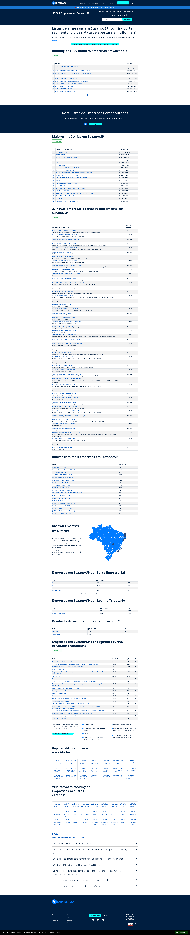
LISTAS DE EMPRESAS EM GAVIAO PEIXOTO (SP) (70, 762)
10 (102, 95)
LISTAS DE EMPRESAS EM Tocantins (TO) (75, 821)
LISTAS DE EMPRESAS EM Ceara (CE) (114, 805)
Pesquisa (54, 918)
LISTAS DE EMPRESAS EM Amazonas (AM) (85, 805)
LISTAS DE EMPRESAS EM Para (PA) (94, 813)
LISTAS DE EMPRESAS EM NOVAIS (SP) (83, 776)
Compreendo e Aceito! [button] (181, 932)
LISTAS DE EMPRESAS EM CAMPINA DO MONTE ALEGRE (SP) (131, 776)
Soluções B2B (95, 3)
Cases (68, 915)
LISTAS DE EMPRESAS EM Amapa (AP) (94, 805)
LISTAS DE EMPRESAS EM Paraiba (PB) (104, 813)
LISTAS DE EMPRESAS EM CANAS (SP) (58, 762)
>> (105, 95)
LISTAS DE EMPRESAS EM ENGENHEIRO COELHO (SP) (70, 770)
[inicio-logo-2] (59, 3)
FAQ (68, 918)
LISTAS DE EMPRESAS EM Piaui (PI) (123, 813)
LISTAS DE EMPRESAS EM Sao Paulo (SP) (57, 805)
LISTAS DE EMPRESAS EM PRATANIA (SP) (106, 762)
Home (54, 912)
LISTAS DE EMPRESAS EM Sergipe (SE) (85, 821)
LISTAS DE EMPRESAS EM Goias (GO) (57, 813)
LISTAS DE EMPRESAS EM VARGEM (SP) (106, 770)
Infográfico (55, 921)
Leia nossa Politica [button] (55, 932)
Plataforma (82, 3)
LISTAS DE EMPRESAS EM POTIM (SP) (106, 776)
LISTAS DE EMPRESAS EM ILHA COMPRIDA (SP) (58, 776)
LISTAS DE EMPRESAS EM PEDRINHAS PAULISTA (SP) (118, 770)
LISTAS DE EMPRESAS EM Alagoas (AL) (75, 805)
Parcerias (105, 3)
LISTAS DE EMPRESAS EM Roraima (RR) (66, 821)
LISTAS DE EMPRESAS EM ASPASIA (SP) (94, 776)
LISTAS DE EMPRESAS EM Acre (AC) (66, 805)
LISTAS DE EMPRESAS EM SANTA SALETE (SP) (118, 762)
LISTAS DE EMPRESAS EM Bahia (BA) (104, 805)
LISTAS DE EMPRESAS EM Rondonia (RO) (133, 813)
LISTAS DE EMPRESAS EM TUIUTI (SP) (94, 770)
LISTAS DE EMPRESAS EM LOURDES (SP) (58, 770)
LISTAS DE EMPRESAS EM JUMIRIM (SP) (83, 762)
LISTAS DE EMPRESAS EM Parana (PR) (123, 821)
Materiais (111, 3)
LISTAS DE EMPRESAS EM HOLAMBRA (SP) (83, 770)
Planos (88, 3)
